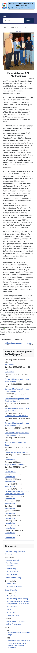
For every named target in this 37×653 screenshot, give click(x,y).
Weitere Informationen (13, 343)
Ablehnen (18, 339)
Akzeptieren (6, 339)
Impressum (28, 343)
